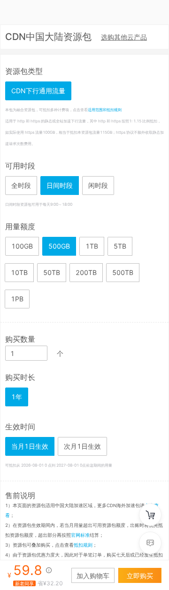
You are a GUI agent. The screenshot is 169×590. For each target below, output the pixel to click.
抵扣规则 (83, 545)
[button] (39, 349)
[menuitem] (124, 37)
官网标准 (80, 535)
